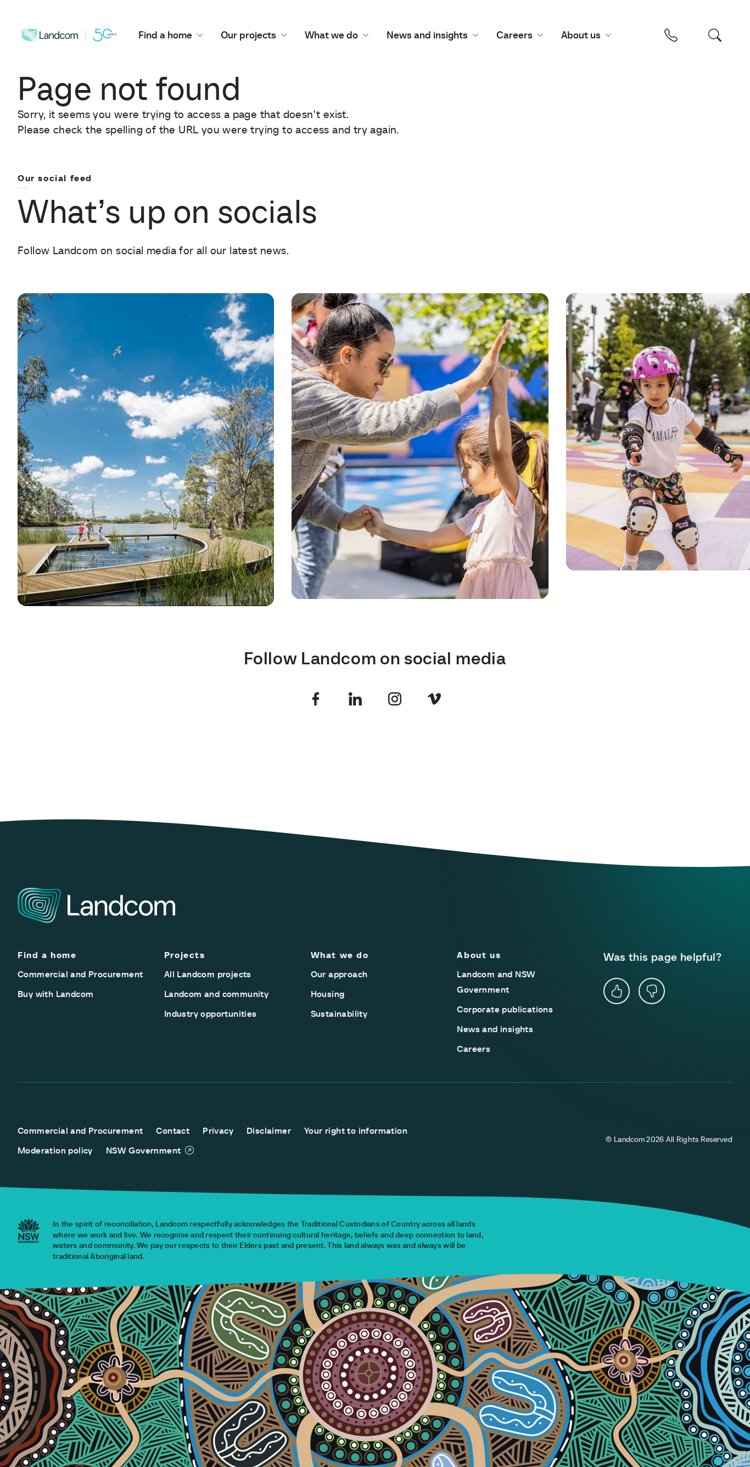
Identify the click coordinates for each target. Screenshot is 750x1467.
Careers (514, 35)
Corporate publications (505, 1009)
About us (581, 35)
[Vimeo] (434, 699)
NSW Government (143, 1150)
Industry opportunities (210, 1013)
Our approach (339, 973)
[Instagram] (395, 699)
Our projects (248, 35)
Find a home (165, 35)
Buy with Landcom (55, 993)
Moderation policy (55, 1150)
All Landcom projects (207, 973)
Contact (172, 1130)
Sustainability (339, 1013)
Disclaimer (269, 1130)
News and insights (427, 35)
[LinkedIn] (355, 699)
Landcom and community (216, 993)
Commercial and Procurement (80, 973)
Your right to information (355, 1130)
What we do (331, 35)
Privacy (218, 1130)
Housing (328, 993)
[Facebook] (316, 699)
